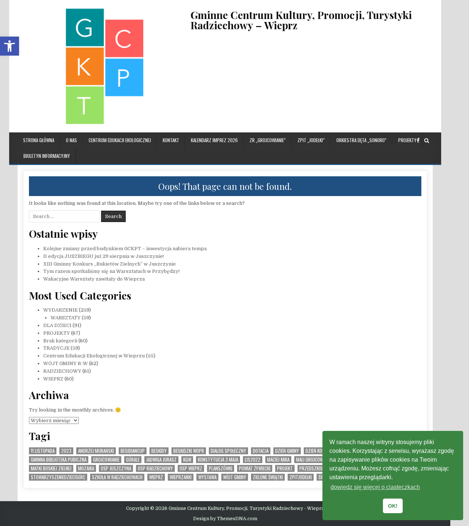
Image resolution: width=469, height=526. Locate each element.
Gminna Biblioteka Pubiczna (58, 459)
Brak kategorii (60, 340)
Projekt (285, 468)
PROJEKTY (407, 140)
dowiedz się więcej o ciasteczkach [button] (375, 487)
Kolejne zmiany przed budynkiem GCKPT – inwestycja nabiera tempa (125, 248)
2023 (66, 450)
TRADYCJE (56, 348)
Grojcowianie (106, 459)
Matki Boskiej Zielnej (51, 468)
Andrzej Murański (96, 450)
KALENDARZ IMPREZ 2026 (214, 140)
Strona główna (38, 140)
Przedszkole (312, 468)
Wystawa (207, 477)
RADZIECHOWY (62, 371)
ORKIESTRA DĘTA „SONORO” (361, 140)
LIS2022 (253, 459)
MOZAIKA (86, 468)
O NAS (71, 140)
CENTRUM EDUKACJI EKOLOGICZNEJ (120, 140)
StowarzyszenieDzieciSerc (58, 477)
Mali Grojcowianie (314, 459)
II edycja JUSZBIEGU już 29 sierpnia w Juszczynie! (103, 256)
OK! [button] (393, 506)
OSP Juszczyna (116, 468)
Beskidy (159, 450)
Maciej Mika (278, 459)
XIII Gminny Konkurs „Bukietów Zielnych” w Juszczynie (109, 264)
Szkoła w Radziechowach (117, 477)
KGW (187, 459)
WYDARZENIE (60, 310)
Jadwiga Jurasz (161, 459)
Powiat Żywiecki (254, 468)
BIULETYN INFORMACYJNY (46, 155)
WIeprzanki (181, 477)
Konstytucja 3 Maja (218, 459)
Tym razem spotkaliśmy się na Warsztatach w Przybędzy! (111, 271)
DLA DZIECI (57, 325)
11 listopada (43, 450)
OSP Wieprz (191, 468)
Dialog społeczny (228, 450)
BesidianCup (133, 450)
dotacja (261, 450)
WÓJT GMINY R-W (65, 363)
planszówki (220, 468)
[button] (9, 46)
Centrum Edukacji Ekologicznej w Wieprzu (94, 355)
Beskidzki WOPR (188, 450)
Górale (133, 459)
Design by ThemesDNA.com (225, 518)
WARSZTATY (66, 317)
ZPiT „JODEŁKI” (311, 140)
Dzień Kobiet (318, 450)
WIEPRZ (53, 379)
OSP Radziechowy (155, 468)
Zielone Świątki (268, 477)
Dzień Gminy (287, 450)
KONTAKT (171, 140)
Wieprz (156, 477)
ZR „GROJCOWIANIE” (268, 140)
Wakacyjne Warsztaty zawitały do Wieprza (94, 279)
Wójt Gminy (234, 477)
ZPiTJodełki (300, 477)
